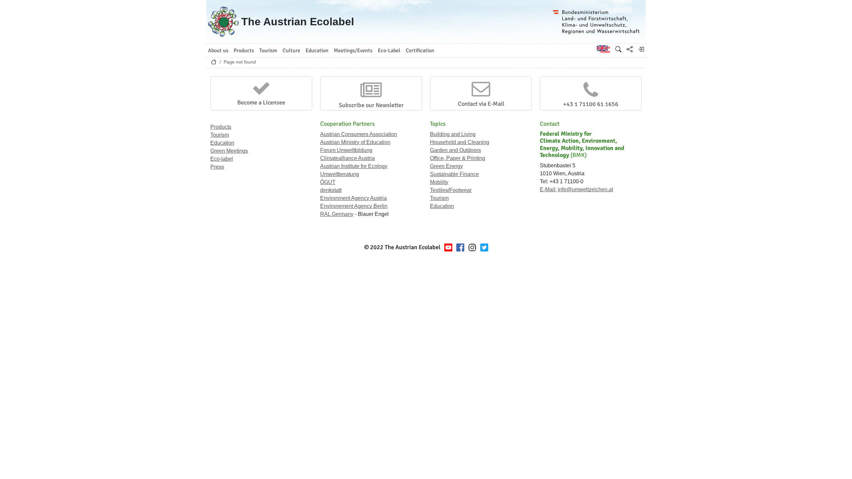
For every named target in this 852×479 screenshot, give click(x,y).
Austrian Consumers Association (358, 134)
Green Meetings (229, 151)
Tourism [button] (268, 50)
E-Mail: (548, 189)
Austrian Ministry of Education (355, 142)
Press (217, 167)
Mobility (439, 182)
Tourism (219, 135)
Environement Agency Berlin (353, 206)
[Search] (618, 49)
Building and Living (453, 134)
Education (222, 143)
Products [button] (244, 50)
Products (220, 127)
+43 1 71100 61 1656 (590, 104)
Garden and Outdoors (455, 150)
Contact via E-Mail (481, 103)
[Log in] (641, 49)
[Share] (630, 49)
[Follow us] (472, 247)
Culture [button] (291, 50)
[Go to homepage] (213, 63)
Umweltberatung (339, 174)
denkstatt (330, 190)
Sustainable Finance (454, 174)
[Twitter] (484, 247)
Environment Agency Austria (353, 198)
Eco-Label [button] (389, 50)
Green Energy (446, 166)
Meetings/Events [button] (353, 50)
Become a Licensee (261, 102)
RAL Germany (336, 214)
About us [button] (218, 50)
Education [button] (317, 50)
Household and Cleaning (459, 142)
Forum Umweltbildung (346, 150)
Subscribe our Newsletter (371, 105)
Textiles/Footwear (451, 190)
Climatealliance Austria (347, 158)
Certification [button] (420, 50)
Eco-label (221, 159)
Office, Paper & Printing (457, 158)
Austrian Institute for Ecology (353, 166)
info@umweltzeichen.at (585, 189)
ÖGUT (327, 182)
